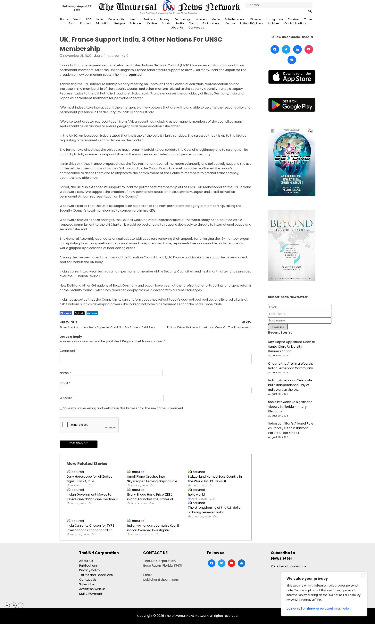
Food (72, 23)
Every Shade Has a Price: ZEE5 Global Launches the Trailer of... (151, 496)
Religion (119, 23)
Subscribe (86, 584)
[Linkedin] (297, 49)
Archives (273, 23)
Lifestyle (151, 23)
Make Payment (90, 593)
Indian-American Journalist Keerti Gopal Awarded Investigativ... (153, 527)
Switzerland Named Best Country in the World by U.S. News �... (215, 478)
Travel (308, 19)
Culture (230, 23)
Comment (69, 350)
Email (65, 383)
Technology (182, 19)
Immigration (274, 19)
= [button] (20, 605)
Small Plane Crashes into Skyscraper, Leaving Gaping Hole (152, 478)
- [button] (7, 605)
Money (164, 19)
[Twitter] (286, 49)
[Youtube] (308, 49)
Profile (180, 23)
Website (66, 398)
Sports (166, 23)
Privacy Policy (89, 570)
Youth (193, 23)
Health (134, 19)
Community (116, 19)
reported (135, 74)
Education (102, 23)
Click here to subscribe (288, 566)
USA (88, 19)
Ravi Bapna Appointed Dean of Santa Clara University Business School (291, 346)
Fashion (85, 23)
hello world (196, 494)
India (99, 19)
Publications (88, 565)
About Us (177, 27)
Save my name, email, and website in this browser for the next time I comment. (123, 408)
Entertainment (235, 19)
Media (216, 19)
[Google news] (291, 60)
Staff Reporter (108, 55)
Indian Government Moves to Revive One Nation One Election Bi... (93, 496)
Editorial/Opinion (251, 23)
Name (65, 373)
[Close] (363, 575)
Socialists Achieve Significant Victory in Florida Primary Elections (290, 407)
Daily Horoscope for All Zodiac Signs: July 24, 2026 (89, 478)
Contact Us (196, 27)
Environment (211, 23)
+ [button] (13, 605)
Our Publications (295, 23)
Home (64, 19)
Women (201, 19)
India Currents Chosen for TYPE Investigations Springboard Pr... (90, 527)
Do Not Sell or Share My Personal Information (319, 609)
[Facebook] (274, 49)
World (77, 19)
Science (135, 23)
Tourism (293, 19)
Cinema (255, 19)
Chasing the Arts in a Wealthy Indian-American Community (290, 365)
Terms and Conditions (96, 575)
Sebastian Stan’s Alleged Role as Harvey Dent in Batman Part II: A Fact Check (290, 428)
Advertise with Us (92, 589)
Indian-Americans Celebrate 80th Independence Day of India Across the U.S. (290, 385)
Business (149, 19)
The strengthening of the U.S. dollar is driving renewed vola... (215, 510)
